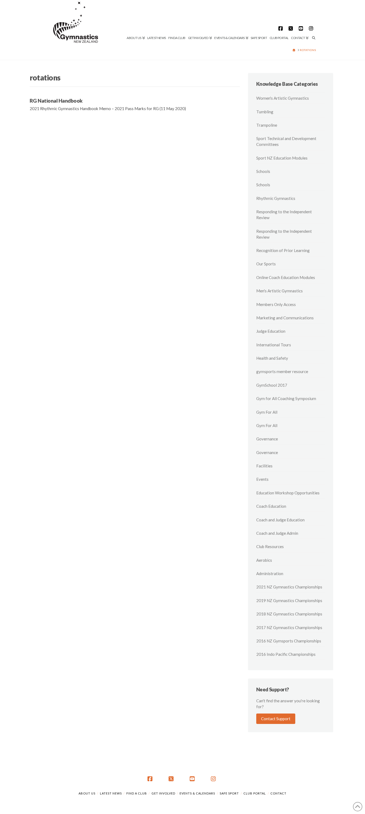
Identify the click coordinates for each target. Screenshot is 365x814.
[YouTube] (301, 28)
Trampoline (266, 125)
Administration (269, 573)
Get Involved (163, 793)
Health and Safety (272, 358)
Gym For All (266, 412)
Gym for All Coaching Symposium (286, 398)
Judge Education (270, 331)
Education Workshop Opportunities (288, 492)
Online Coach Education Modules (285, 277)
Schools (263, 171)
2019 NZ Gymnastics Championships (289, 600)
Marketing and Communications (285, 317)
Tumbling (264, 111)
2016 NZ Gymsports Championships (288, 640)
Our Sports (266, 263)
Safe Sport (229, 793)
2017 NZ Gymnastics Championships (289, 627)
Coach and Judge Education (280, 519)
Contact (278, 793)
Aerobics (264, 560)
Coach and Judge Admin (277, 533)
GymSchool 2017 (271, 385)
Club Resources (270, 546)
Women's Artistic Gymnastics (282, 98)
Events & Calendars (197, 793)
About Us (87, 793)
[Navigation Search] (313, 20)
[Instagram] (312, 28)
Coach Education (271, 506)
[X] (291, 28)
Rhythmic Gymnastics (275, 198)
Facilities (264, 465)
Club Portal (254, 793)
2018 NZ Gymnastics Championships (289, 613)
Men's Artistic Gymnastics (279, 290)
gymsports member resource (282, 371)
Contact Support (275, 718)
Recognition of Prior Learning (283, 250)
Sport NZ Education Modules (282, 158)
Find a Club (136, 793)
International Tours (273, 344)
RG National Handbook (56, 101)
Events (262, 479)
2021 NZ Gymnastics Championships (289, 586)
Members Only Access (276, 304)
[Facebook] (281, 28)
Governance (267, 438)
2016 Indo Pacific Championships (286, 654)
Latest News (111, 793)
